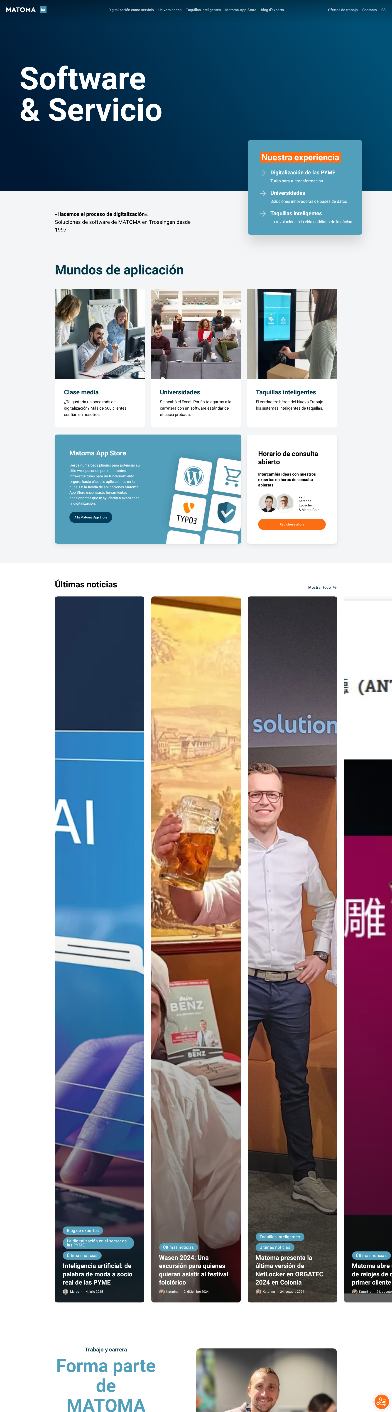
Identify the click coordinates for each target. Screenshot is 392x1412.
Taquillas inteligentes (280, 1236)
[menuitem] (383, 10)
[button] (90, 517)
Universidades (287, 193)
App (72, 492)
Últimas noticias (82, 1255)
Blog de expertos (83, 1230)
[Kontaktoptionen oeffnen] (382, 1402)
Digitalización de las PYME (303, 172)
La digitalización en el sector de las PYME (97, 1243)
